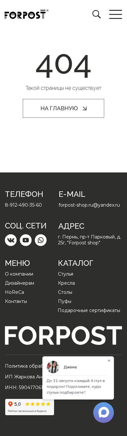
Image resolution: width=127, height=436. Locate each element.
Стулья (65, 274)
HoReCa (14, 292)
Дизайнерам (19, 283)
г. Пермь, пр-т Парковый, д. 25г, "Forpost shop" (89, 240)
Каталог (75, 263)
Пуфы (64, 301)
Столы (65, 292)
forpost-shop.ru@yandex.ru (89, 205)
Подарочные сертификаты (89, 310)
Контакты (16, 301)
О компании (19, 274)
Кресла (66, 283)
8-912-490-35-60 (23, 205)
